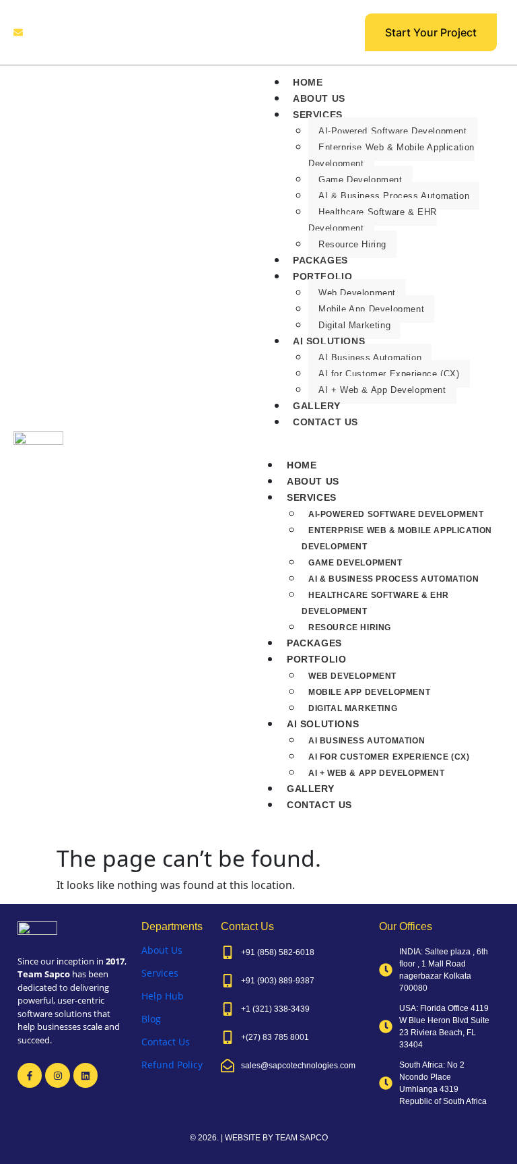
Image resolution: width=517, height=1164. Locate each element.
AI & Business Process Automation (393, 196)
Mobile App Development (371, 309)
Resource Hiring (349, 627)
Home (307, 82)
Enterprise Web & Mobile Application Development (391, 155)
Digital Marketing (352, 708)
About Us (319, 98)
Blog (151, 1018)
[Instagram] (57, 1075)
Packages (320, 260)
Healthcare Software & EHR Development (372, 220)
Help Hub (162, 995)
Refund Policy (172, 1064)
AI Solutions (329, 341)
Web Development (357, 293)
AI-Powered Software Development (392, 131)
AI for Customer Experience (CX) (389, 374)
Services (318, 114)
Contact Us (325, 422)
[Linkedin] (85, 1075)
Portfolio (322, 276)
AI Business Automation (369, 358)
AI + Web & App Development (382, 390)
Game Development (360, 180)
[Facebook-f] (30, 1075)
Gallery (316, 405)
